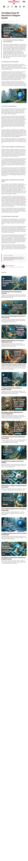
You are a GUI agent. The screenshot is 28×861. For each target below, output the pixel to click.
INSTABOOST (20, 257)
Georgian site (19, 259)
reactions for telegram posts (17, 198)
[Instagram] (4, 6)
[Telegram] (20, 6)
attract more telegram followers (17, 132)
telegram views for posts (8, 171)
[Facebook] (12, 6)
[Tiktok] (8, 6)
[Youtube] (16, 6)
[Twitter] (23, 6)
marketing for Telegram (5, 82)
